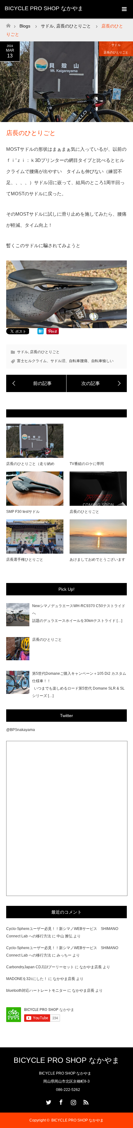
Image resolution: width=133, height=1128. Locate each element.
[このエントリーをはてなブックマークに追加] (40, 332)
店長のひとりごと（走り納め (30, 464)
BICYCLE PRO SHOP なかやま (44, 8)
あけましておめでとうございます (97, 559)
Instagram (72, 1101)
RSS (85, 1101)
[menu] (123, 9)
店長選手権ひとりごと (24, 559)
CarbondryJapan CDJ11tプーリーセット (40, 967)
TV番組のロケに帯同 (87, 464)
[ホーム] (8, 24)
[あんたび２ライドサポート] (36, 383)
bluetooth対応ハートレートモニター (36, 990)
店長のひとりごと (116, 52)
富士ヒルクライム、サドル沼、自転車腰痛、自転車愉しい (65, 361)
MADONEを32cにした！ (26, 979)
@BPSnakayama (20, 730)
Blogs (24, 25)
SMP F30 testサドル (23, 511)
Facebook (60, 1101)
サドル (116, 45)
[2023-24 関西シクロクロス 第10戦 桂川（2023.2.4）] (96, 383)
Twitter (48, 1101)
